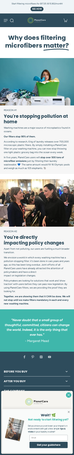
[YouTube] (49, 357)
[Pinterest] (33, 357)
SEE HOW (37, 8)
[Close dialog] (69, 395)
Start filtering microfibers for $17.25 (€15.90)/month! (37, 3)
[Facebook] (24, 357)
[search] (12, 20)
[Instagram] (41, 357)
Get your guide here (48, 444)
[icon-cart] (65, 20)
